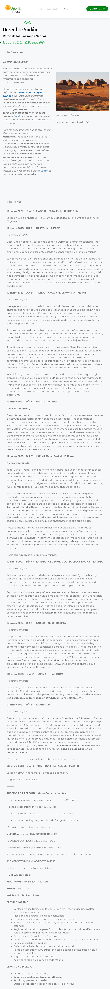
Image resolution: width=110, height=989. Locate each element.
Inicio (40, 9)
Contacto (68, 9)
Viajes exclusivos (53, 9)
